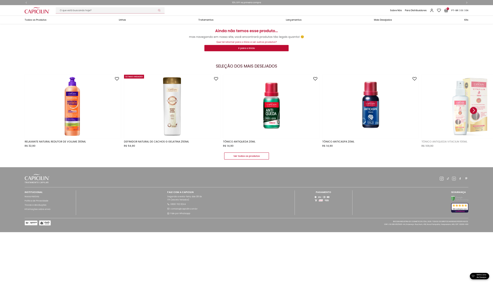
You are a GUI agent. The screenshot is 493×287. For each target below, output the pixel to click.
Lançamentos (294, 19)
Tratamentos (206, 19)
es (462, 10)
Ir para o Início (246, 48)
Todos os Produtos (35, 19)
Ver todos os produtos (246, 156)
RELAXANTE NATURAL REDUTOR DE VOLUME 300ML (55, 141)
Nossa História (32, 196)
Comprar (73, 131)
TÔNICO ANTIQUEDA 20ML (239, 141)
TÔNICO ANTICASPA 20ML (338, 141)
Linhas (122, 19)
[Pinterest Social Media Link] (466, 179)
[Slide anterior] (26, 2)
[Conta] (432, 10)
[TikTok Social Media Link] (448, 179)
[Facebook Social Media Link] (460, 179)
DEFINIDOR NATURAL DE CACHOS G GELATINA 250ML (156, 141)
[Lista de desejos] (439, 10)
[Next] (473, 110)
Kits (466, 19)
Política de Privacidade (36, 200)
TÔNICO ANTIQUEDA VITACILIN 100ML (444, 141)
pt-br (454, 10)
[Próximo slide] (466, 2)
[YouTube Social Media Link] (454, 179)
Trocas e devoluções (35, 204)
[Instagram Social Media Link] (442, 179)
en (466, 10)
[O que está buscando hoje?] (159, 10)
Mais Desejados (383, 19)
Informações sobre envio (38, 209)
